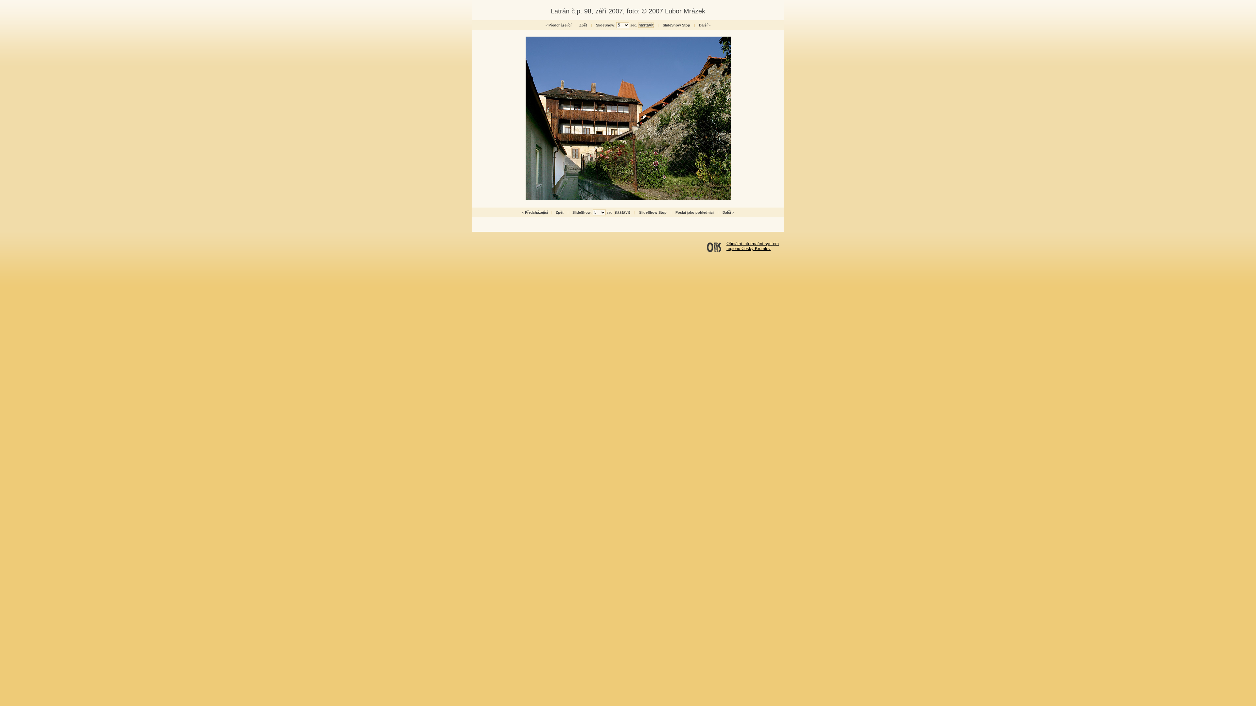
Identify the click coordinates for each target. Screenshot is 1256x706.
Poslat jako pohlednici (694, 212)
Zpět (583, 25)
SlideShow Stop (676, 25)
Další (703, 25)
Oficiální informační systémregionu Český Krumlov (752, 246)
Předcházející (560, 25)
